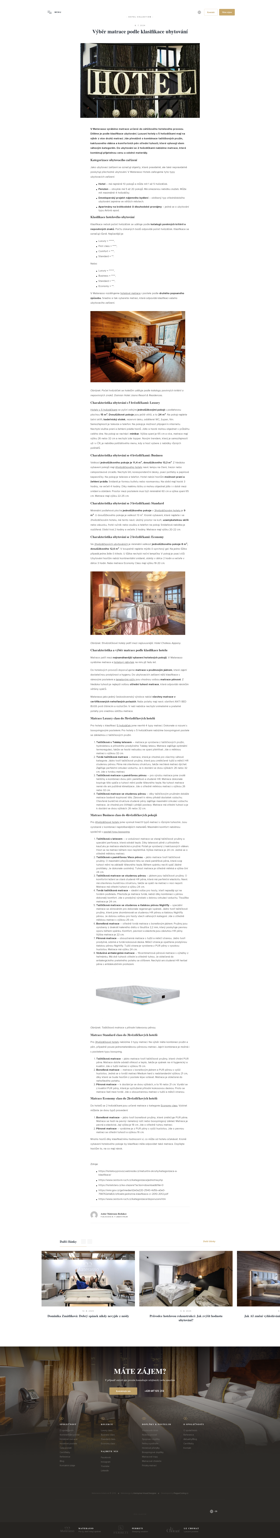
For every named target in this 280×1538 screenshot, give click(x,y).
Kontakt (187, 1448)
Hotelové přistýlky (151, 1448)
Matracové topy (150, 1456)
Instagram (105, 1462)
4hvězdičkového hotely (128, 467)
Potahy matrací (149, 1465)
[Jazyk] (199, 12)
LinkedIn (105, 1470)
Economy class (169, 1105)
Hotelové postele (68, 1443)
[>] (89, 1241)
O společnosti (67, 1430)
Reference (65, 1456)
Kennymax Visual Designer (145, 1493)
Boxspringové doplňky (152, 1452)
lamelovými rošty (125, 679)
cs (216, 1511)
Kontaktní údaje (67, 1465)
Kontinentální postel (69, 1434)
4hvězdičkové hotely (107, 822)
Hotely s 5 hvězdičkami (103, 409)
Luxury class (106, 1430)
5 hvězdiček (124, 725)
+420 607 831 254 (154, 1391)
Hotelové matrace (68, 1439)
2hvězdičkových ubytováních (111, 544)
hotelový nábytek (124, 662)
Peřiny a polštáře (150, 1443)
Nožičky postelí (149, 1434)
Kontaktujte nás (123, 1391)
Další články (68, 1241)
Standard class (108, 1439)
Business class (108, 1434)
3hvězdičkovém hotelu (167, 510)
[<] (83, 1241)
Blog (62, 1461)
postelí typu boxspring (117, 831)
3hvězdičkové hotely (107, 1042)
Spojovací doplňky (151, 1439)
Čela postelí (65, 1448)
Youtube (105, 1466)
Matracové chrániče (151, 1461)
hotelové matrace (130, 293)
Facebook (106, 1457)
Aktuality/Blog (190, 1439)
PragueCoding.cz (181, 1493)
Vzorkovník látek (150, 1430)
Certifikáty (65, 1452)
